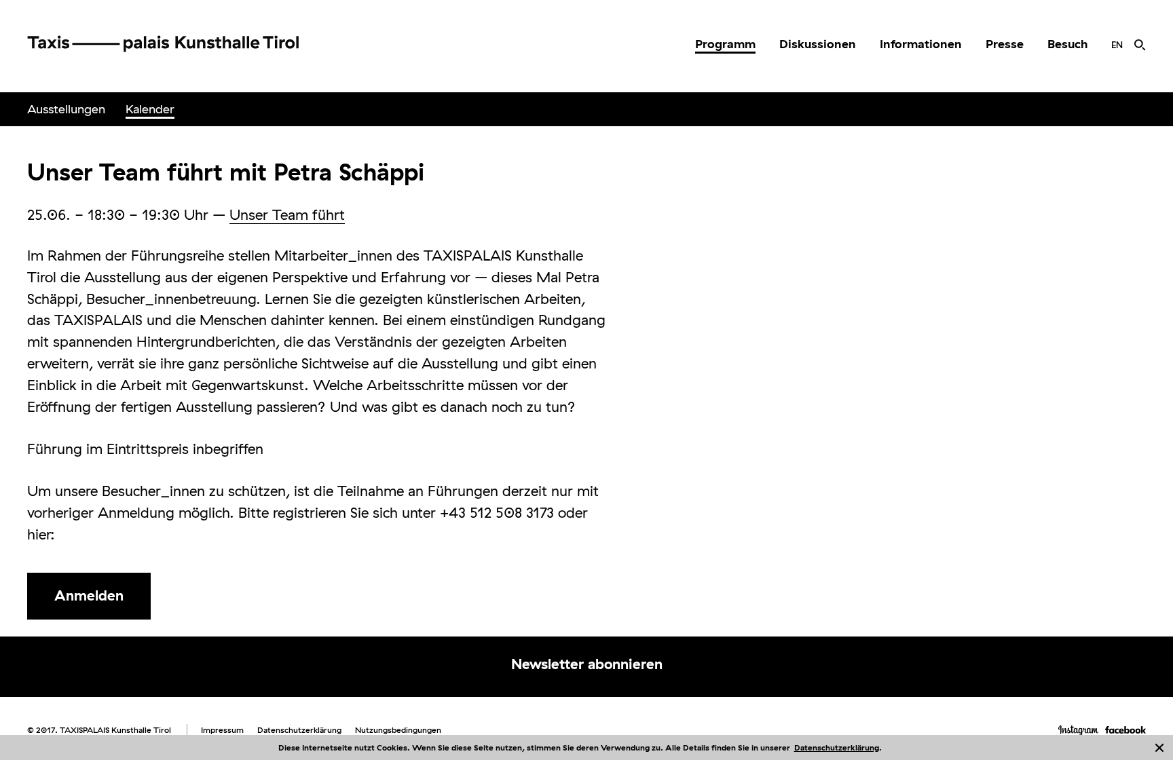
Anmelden (89, 595)
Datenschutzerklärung (836, 747)
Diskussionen (817, 44)
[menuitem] (725, 44)
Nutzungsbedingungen (398, 730)
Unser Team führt (287, 214)
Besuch (1067, 44)
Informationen (921, 44)
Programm (725, 44)
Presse (1005, 44)
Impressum (222, 730)
